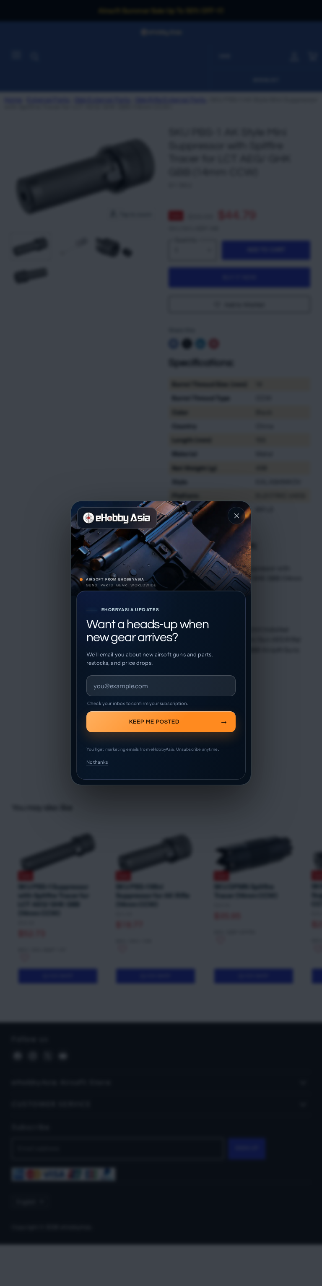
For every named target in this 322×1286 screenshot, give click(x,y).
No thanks (97, 762)
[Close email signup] (236, 515)
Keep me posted (154, 722)
